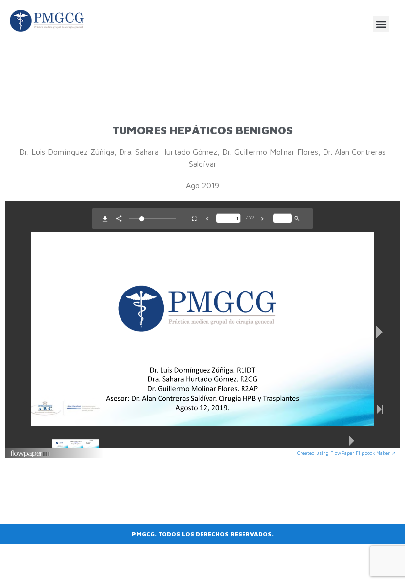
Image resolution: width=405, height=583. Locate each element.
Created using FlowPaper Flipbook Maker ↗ (346, 453)
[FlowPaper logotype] (30, 454)
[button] (381, 24)
